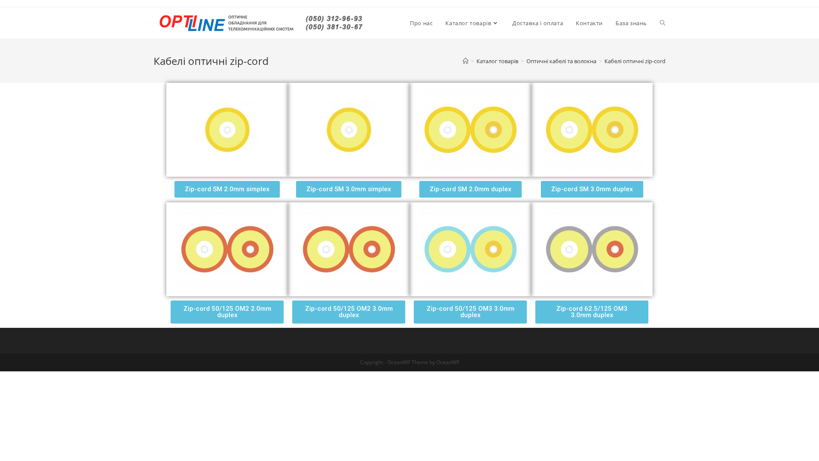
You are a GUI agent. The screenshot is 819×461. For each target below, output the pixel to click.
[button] (227, 189)
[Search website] (662, 23)
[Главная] (465, 61)
